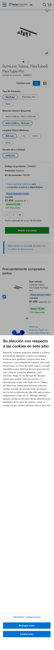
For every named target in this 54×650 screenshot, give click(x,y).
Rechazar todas (27, 625)
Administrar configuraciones (26, 617)
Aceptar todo (26, 634)
